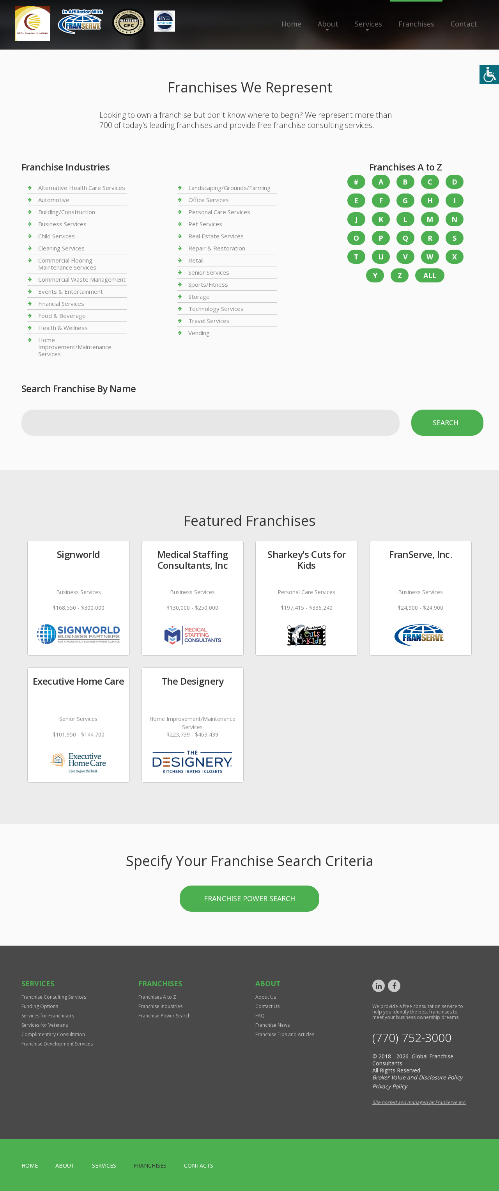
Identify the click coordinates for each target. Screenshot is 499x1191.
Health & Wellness (63, 328)
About (328, 23)
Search (445, 422)
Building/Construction (66, 212)
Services (368, 23)
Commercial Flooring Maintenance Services (67, 263)
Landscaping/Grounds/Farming (229, 188)
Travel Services (209, 321)
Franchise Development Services (57, 1043)
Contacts (198, 1165)
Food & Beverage (62, 315)
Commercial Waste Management (82, 279)
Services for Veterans (44, 1025)
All (430, 275)
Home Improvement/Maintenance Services (74, 347)
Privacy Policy (389, 1086)
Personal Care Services (219, 212)
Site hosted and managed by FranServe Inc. (419, 1102)
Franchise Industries (160, 1006)
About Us (265, 997)
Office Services (208, 200)
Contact (464, 23)
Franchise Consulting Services (53, 997)
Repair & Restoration (216, 248)
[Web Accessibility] (489, 74)
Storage (199, 296)
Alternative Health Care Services (81, 188)
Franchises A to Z (157, 997)
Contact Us (267, 1006)
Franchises (416, 23)
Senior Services (208, 272)
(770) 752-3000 (411, 1038)
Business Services (62, 224)
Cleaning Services (61, 248)
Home (291, 23)
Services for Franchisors (47, 1015)
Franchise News (272, 1025)
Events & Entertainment (70, 291)
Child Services (56, 236)
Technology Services (216, 308)
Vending (199, 333)
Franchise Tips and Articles (284, 1034)
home (29, 1165)
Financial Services (61, 303)
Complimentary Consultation (53, 1034)
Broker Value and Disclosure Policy (417, 1077)
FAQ (260, 1015)
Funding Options (39, 1006)
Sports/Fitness (208, 284)
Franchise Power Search (249, 898)
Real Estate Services (216, 236)
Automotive (53, 200)
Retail (195, 260)
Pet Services (205, 224)
